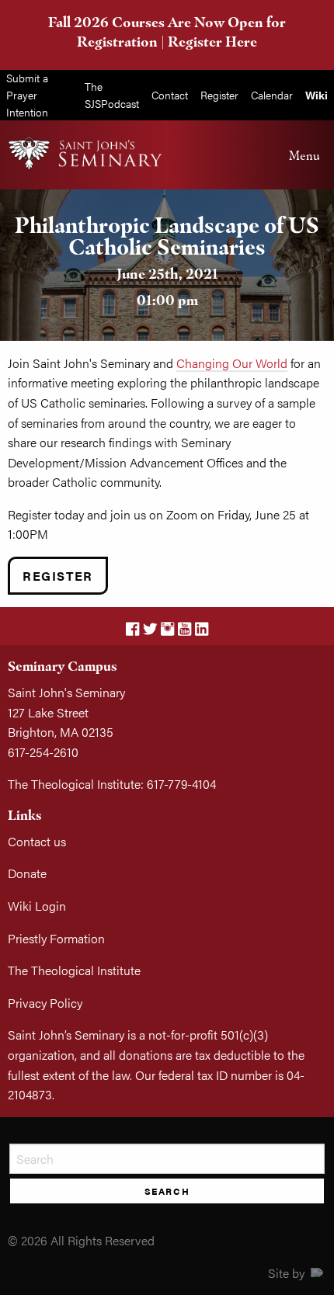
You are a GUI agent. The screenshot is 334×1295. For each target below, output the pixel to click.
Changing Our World (231, 363)
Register (219, 94)
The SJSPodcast (112, 94)
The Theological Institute (74, 970)
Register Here (212, 41)
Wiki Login (37, 906)
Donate (27, 873)
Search (167, 1191)
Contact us (37, 841)
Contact (169, 94)
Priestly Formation (56, 938)
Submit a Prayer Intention (27, 94)
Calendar (272, 94)
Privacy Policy (45, 1003)
